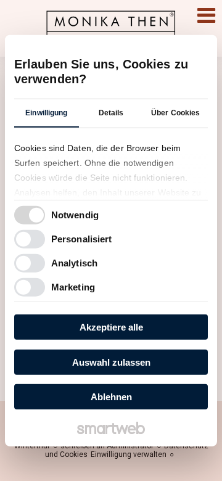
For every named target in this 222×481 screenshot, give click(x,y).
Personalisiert (81, 238)
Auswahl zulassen (111, 361)
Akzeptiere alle (111, 327)
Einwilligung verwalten (128, 454)
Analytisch (74, 262)
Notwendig (75, 214)
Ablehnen (111, 397)
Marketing (73, 286)
